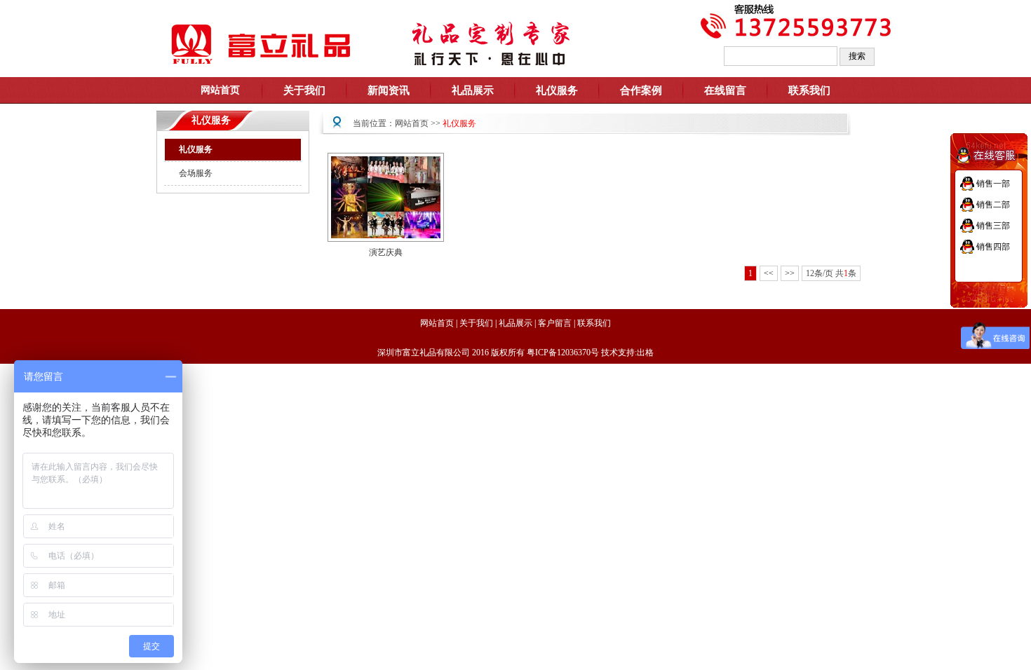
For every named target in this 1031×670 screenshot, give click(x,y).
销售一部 (993, 184)
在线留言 (725, 90)
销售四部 (993, 247)
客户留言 (555, 323)
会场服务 (196, 173)
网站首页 (412, 123)
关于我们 (476, 323)
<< (769, 273)
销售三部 (993, 226)
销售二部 (993, 205)
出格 (645, 352)
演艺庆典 (386, 252)
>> (790, 273)
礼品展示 (515, 323)
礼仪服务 (196, 149)
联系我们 (809, 90)
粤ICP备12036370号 (563, 352)
